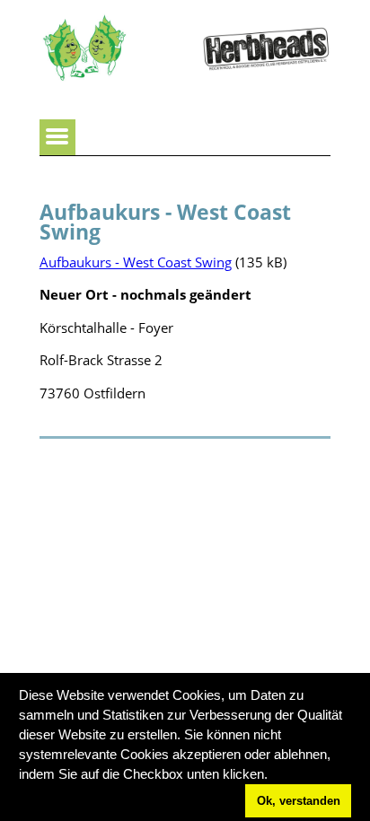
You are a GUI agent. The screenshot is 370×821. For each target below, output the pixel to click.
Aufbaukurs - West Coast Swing (136, 262)
